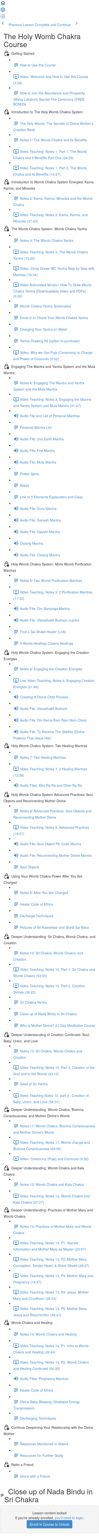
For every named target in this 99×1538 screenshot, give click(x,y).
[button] (3, 4)
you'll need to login (69, 1517)
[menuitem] (3, 11)
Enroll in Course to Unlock (49, 1524)
